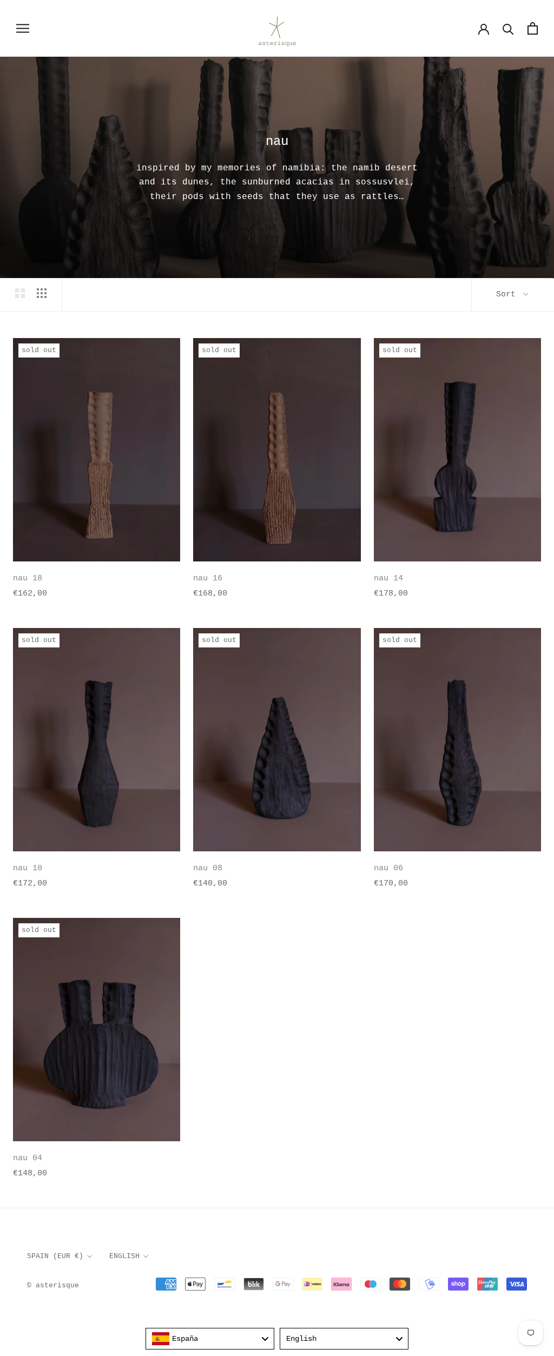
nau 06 (388, 868)
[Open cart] (532, 28)
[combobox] (210, 1339)
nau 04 (27, 1158)
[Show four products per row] (42, 293)
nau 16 (207, 578)
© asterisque (53, 1285)
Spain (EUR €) (55, 1256)
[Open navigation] (22, 28)
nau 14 (388, 578)
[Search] (508, 28)
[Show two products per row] (20, 293)
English (124, 1256)
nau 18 (27, 578)
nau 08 (207, 868)
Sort (508, 294)
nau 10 (27, 868)
